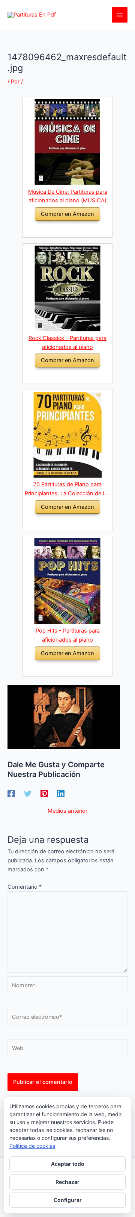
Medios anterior (67, 811)
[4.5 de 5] (58, 229)
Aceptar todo (67, 1164)
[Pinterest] (44, 793)
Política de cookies (32, 1146)
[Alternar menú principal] (120, 15)
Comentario (25, 886)
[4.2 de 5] (58, 521)
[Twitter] (28, 793)
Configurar (68, 1200)
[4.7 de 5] (58, 668)
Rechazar (68, 1182)
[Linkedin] (60, 793)
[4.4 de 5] (58, 375)
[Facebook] (11, 793)
